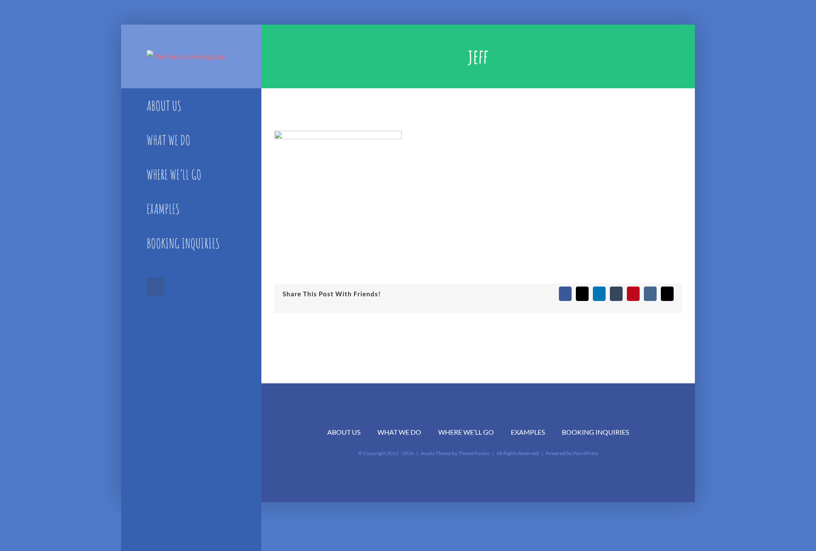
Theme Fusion (474, 453)
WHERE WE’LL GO (466, 432)
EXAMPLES (528, 432)
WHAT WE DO (399, 432)
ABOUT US (343, 432)
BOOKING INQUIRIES (595, 432)
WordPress (585, 453)
